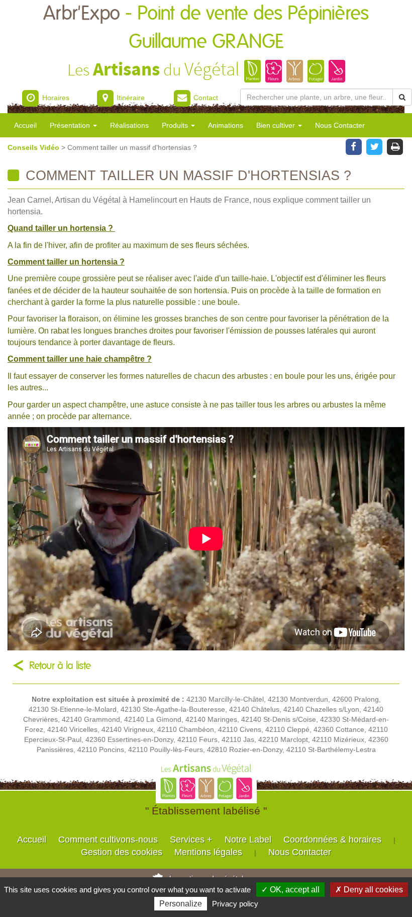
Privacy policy (235, 903)
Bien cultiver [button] (276, 125)
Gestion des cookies (121, 852)
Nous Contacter (340, 125)
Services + (191, 840)
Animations (225, 125)
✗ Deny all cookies (369, 889)
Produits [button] (176, 125)
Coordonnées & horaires (332, 840)
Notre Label (248, 840)
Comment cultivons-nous (108, 840)
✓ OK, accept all (290, 889)
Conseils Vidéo (34, 147)
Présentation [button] (71, 125)
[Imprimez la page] (395, 146)
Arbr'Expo (206, 28)
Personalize (180, 903)
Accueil (25, 125)
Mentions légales (208, 852)
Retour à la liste (60, 665)
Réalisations (129, 125)
